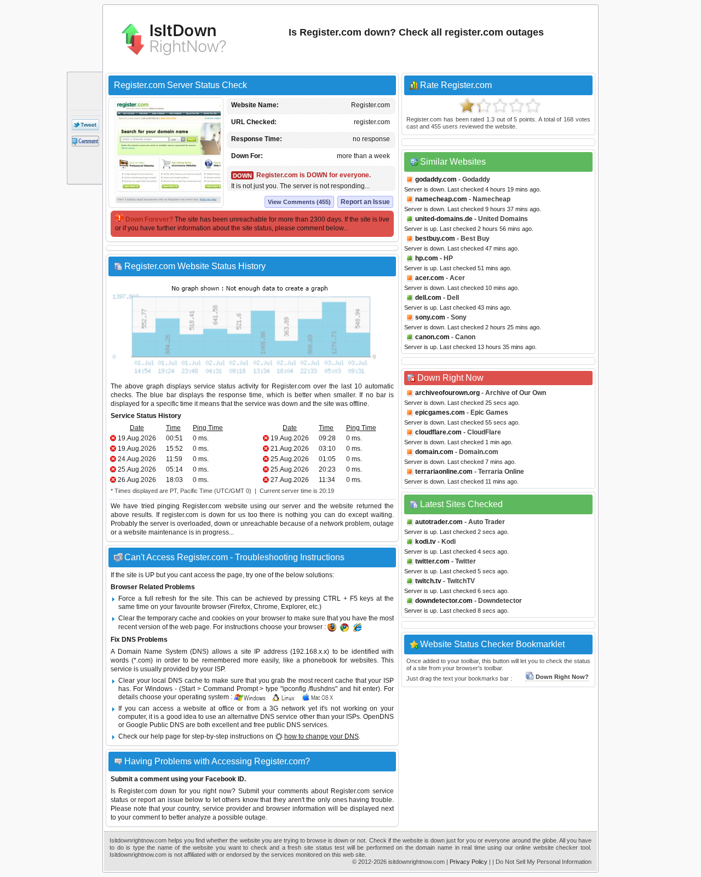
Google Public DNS (155, 725)
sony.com (430, 317)
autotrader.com (439, 522)
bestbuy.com (435, 238)
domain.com (434, 452)
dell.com (428, 297)
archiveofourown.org (447, 393)
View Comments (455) (299, 202)
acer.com (429, 278)
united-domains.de (444, 219)
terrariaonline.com (444, 471)
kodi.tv (425, 541)
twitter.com (432, 561)
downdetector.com (444, 601)
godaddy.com (436, 179)
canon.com (432, 337)
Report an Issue (365, 202)
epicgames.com (440, 412)
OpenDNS (378, 717)
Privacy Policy (468, 861)
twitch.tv (428, 581)
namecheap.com (441, 199)
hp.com (426, 258)
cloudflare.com (438, 432)
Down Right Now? (562, 676)
